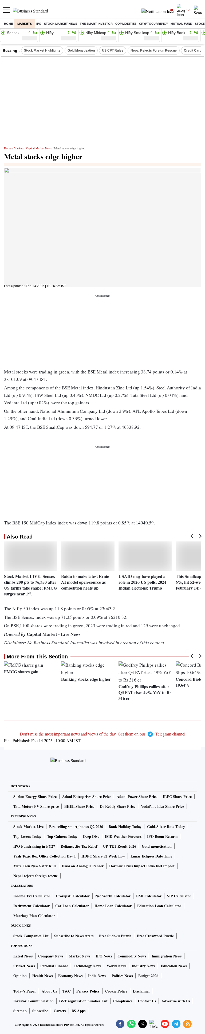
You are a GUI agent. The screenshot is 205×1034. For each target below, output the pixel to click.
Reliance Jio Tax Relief (79, 846)
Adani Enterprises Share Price (86, 796)
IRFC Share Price (177, 796)
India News (97, 975)
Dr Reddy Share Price (117, 806)
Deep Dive (91, 836)
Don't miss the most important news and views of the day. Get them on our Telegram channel (102, 734)
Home (8, 23)
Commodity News (131, 956)
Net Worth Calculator (113, 896)
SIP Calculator (179, 896)
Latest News (23, 956)
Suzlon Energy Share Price (35, 796)
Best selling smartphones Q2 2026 (76, 826)
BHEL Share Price (79, 806)
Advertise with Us (175, 1001)
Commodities (125, 23)
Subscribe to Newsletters (73, 936)
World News (116, 966)
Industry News (143, 966)
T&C (66, 991)
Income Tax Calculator (31, 896)
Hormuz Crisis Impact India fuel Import (142, 866)
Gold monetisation (157, 846)
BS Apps (78, 1011)
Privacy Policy (88, 991)
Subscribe (40, 1011)
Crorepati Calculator (73, 896)
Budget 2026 (148, 975)
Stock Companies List (31, 936)
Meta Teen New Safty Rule (34, 866)
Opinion (20, 975)
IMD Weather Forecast (123, 836)
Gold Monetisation (81, 50)
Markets (24, 23)
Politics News (122, 975)
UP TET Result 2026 (119, 846)
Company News (50, 956)
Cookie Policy (116, 991)
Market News (79, 956)
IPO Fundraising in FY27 (34, 846)
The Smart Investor (96, 23)
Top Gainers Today (62, 836)
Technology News (87, 966)
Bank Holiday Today (125, 826)
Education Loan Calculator (159, 906)
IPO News (104, 956)
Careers (60, 1011)
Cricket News (24, 966)
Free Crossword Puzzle (155, 936)
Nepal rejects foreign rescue (35, 876)
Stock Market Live (28, 826)
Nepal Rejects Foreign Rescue (154, 50)
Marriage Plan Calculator (34, 915)
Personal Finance (54, 966)
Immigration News (167, 956)
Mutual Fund (181, 23)
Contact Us (147, 1001)
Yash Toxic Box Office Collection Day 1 (44, 856)
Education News (174, 966)
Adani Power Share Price (137, 796)
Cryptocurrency (153, 23)
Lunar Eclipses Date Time (151, 856)
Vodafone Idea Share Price (162, 806)
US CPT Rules (112, 50)
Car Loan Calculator (72, 906)
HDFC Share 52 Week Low (103, 856)
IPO (38, 23)
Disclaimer (141, 991)
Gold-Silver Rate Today (166, 826)
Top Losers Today (27, 836)
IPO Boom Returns (162, 836)
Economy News (70, 975)
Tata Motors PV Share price (36, 806)
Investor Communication (33, 1001)
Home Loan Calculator (113, 906)
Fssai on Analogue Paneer (83, 866)
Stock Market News (60, 23)
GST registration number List (83, 1001)
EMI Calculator (148, 896)
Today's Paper (24, 991)
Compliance (122, 1001)
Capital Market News (39, 148)
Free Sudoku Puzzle (115, 936)
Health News (42, 975)
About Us (49, 991)
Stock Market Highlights (42, 50)
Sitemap (20, 1011)
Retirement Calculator (31, 906)
